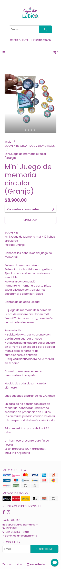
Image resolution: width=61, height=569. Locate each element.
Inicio (8, 142)
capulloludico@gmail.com (21, 524)
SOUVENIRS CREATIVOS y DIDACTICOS (30, 146)
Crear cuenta (19, 40)
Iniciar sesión (42, 40)
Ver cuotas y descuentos (23, 209)
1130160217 (11, 528)
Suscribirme (44, 549)
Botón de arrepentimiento (20, 535)
